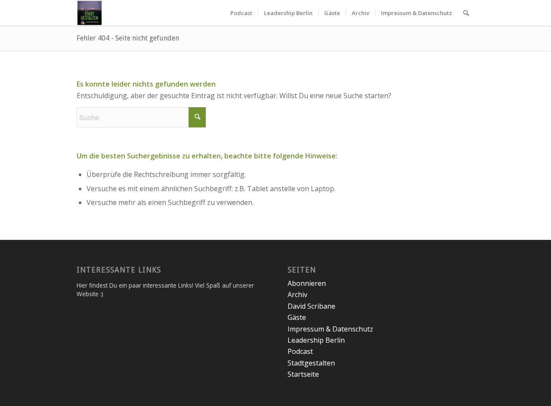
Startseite (303, 374)
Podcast (300, 351)
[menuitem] (241, 13)
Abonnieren (307, 283)
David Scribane (311, 306)
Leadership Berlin (316, 340)
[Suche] (466, 13)
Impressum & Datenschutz (330, 329)
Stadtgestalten (311, 363)
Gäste (297, 317)
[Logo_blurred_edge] (89, 13)
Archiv (297, 294)
